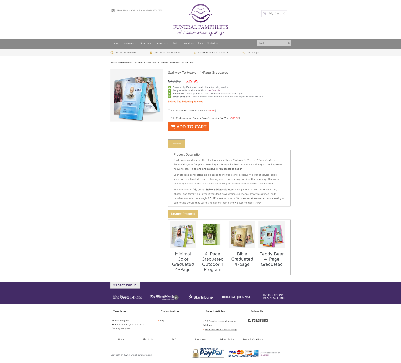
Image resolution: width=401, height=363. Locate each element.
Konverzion (264, 355)
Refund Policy (226, 339)
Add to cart (190, 126)
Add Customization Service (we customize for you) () (205, 118)
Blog (200, 43)
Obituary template (121, 328)
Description (176, 144)
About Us (188, 43)
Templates (128, 43)
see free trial (214, 90)
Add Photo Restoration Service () (193, 110)
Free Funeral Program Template (128, 324)
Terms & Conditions (253, 339)
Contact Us (212, 43)
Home (116, 43)
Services (145, 43)
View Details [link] (184, 225)
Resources (161, 43)
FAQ (175, 43)
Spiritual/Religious (151, 62)
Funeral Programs (121, 320)
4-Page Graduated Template (130, 62)
